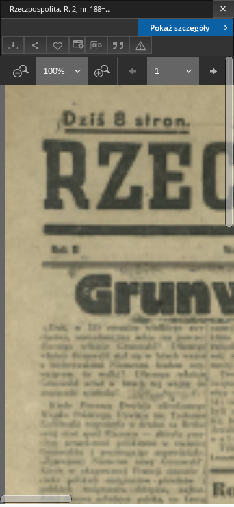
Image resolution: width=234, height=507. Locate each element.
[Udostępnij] (35, 45)
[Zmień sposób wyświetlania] (76, 45)
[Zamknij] (223, 9)
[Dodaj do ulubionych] (58, 45)
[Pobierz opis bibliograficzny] (96, 45)
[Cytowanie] (118, 45)
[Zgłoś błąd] (140, 45)
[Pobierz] (13, 45)
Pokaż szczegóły (179, 27)
